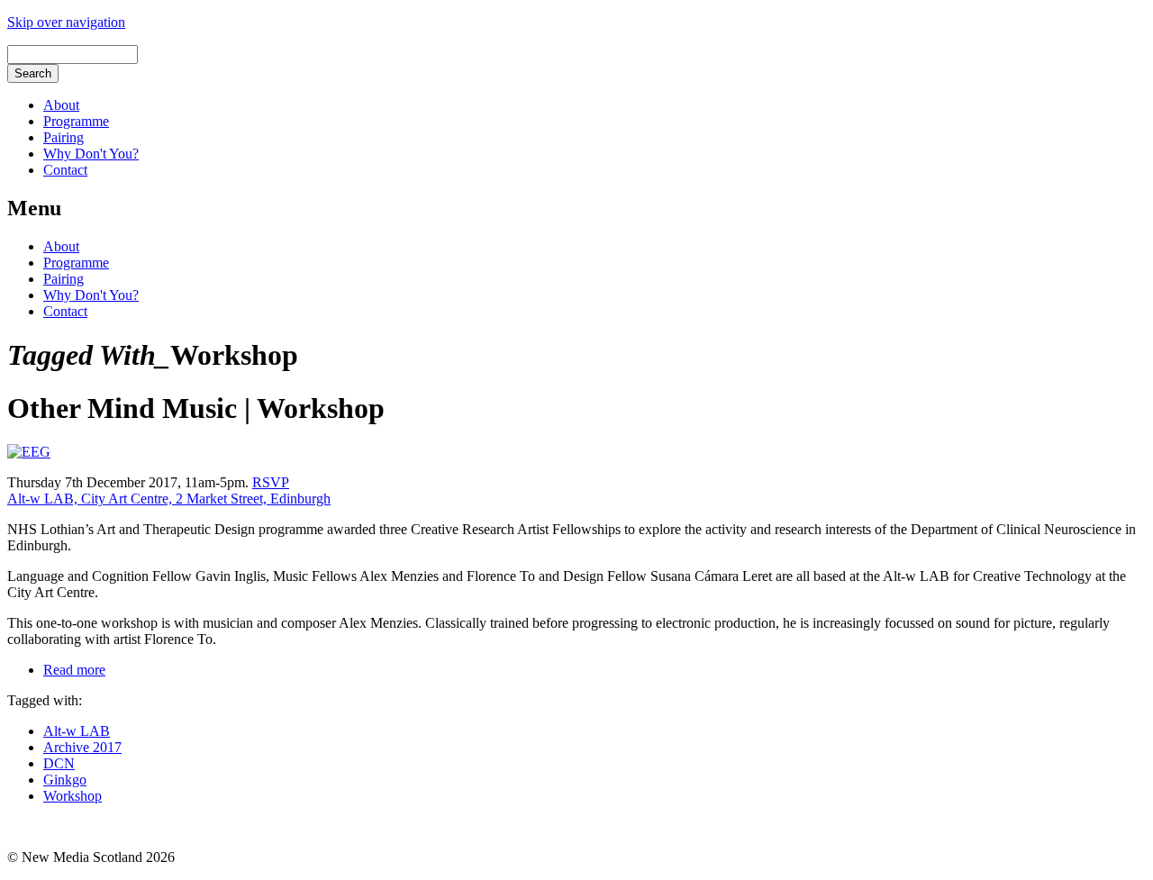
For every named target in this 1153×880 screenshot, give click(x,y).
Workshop (72, 795)
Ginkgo (64, 779)
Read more (74, 669)
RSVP (270, 482)
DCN (59, 763)
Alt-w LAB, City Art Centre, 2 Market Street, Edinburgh (169, 498)
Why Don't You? (91, 153)
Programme (76, 121)
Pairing (63, 137)
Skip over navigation (66, 22)
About (61, 105)
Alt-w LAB (76, 731)
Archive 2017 (82, 747)
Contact (65, 169)
